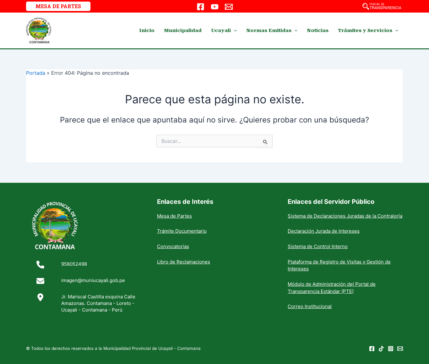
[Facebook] (200, 7)
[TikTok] (381, 348)
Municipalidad (183, 30)
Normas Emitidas (268, 30)
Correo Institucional (310, 306)
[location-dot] (40, 297)
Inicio (147, 30)
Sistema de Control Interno (318, 246)
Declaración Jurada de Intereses (324, 231)
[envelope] (40, 281)
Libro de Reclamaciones (183, 262)
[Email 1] (229, 7)
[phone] (40, 265)
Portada (35, 73)
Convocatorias (173, 246)
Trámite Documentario (182, 231)
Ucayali (221, 30)
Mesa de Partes (174, 216)
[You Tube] (215, 7)
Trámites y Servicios (365, 30)
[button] (58, 6)
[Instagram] (391, 348)
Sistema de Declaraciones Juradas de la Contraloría (345, 216)
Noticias (318, 30)
